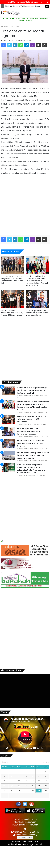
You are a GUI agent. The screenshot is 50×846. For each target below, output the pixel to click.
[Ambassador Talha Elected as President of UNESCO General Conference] (8, 443)
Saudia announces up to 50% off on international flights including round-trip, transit (33, 455)
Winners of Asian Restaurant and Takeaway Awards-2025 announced (12, 312)
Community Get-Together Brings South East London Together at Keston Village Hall (12, 279)
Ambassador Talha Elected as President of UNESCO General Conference (30, 443)
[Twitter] (9, 45)
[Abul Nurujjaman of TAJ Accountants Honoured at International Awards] (37, 299)
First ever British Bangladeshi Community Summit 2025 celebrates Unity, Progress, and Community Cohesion (31, 468)
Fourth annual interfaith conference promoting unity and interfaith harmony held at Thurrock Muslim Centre (37, 281)
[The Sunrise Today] (10, 12)
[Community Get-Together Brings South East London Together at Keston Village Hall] (12, 265)
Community (14, 27)
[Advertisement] (25, 206)
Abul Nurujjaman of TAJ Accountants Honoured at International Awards (37, 312)
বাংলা (47, 6)
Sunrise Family (25, 838)
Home (5, 27)
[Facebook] (3, 45)
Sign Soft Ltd (35, 844)
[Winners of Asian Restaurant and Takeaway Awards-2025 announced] (12, 299)
